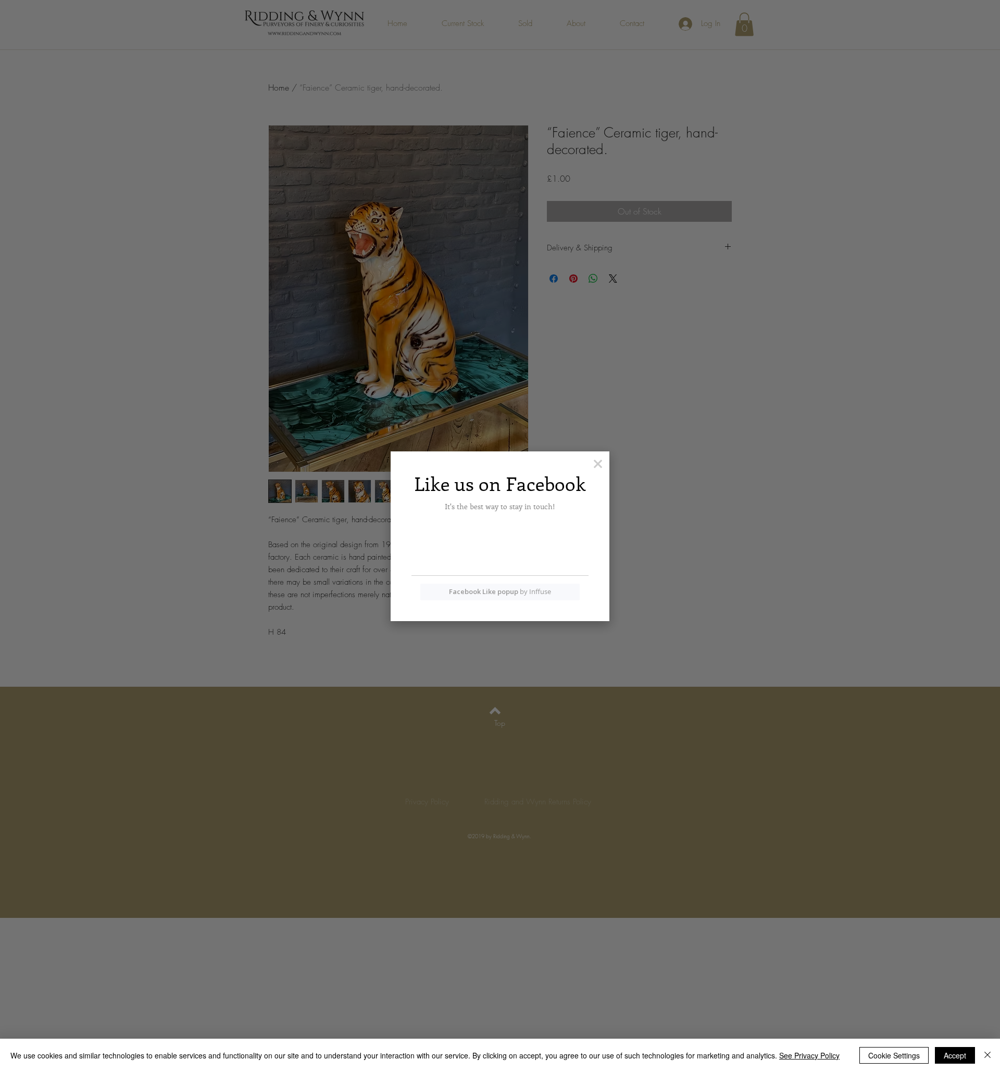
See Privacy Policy (809, 1055)
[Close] (987, 1055)
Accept (955, 1055)
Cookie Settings (894, 1055)
